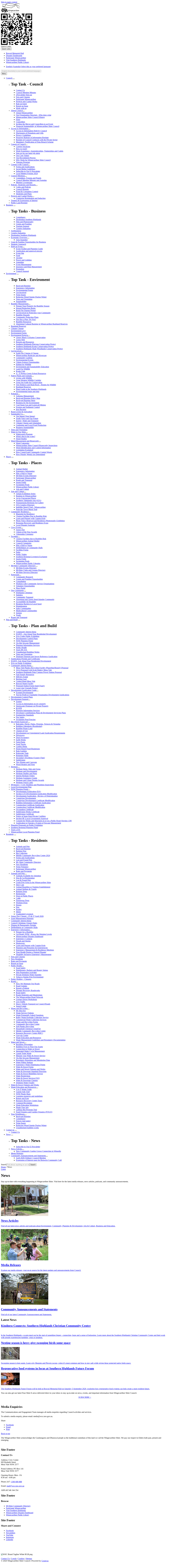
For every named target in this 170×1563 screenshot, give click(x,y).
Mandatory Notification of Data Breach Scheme (35, 142)
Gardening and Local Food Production (31, 425)
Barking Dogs (21, 891)
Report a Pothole (22, 988)
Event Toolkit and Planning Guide (29, 249)
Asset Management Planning (22, 918)
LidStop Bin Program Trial (26, 1110)
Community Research (24, 577)
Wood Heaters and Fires (25, 764)
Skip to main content (9, 2)
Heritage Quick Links (24, 782)
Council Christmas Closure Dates (24, 923)
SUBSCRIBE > (84, 1397)
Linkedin (9, 1540)
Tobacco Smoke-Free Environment (29, 977)
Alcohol (19, 258)
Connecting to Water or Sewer (28, 1049)
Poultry (19, 909)
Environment (11, 273)
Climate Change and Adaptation (28, 423)
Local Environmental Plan (21, 787)
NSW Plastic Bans (23, 1094)
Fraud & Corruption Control (27, 191)
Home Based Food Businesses (28, 749)
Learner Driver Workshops (26, 999)
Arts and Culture (17, 491)
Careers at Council (18, 144)
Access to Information (19, 128)
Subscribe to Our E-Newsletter (28, 171)
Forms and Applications (25, 167)
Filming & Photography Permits (23, 925)
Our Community (17, 590)
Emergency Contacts (24, 939)
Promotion (20, 269)
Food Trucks (21, 744)
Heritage (14, 767)
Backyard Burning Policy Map (28, 398)
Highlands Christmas (24, 593)
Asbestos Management (25, 396)
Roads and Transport (19, 617)
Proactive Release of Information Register (32, 137)
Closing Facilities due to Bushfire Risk (31, 539)
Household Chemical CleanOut (28, 1029)
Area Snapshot (22, 240)
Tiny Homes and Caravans (26, 762)
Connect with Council (19, 164)
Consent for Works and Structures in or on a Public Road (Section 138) (44, 821)
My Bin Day (21, 1011)
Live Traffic (20, 1002)
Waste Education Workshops (27, 1105)
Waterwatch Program (24, 434)
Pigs (17, 907)
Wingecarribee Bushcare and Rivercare (31, 355)
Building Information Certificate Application (33, 803)
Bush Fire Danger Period (26, 310)
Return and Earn (22, 1098)
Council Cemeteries (23, 543)
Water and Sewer (17, 1042)
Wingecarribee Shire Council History (30, 117)
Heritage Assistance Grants (26, 778)
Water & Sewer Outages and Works (25, 1085)
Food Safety (21, 968)
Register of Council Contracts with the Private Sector (36, 140)
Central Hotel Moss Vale (25, 681)
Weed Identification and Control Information (33, 448)
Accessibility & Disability (26, 602)
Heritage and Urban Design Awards (30, 780)
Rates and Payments (19, 961)
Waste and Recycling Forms (27, 1022)
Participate (15, 575)
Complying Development (26, 798)
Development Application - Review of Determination (37, 796)
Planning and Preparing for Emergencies (32, 948)
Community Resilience (20, 512)
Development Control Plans (22, 697)
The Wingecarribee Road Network (29, 997)
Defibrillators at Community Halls (29, 548)
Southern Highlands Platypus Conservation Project (36, 344)
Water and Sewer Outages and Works (30, 1069)
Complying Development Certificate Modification (35, 800)
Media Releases (17, 1153)
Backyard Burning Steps (25, 400)
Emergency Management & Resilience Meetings (35, 950)
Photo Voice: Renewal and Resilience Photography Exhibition (40, 521)
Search (3, 1164)
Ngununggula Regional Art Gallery (30, 503)
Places (8, 457)
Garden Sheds (21, 746)
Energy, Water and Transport (27, 421)
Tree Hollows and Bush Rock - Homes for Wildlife (36, 385)
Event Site (20, 253)
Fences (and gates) (23, 1121)
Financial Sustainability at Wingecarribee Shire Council (37, 126)
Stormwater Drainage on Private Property (32, 706)
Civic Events (16, 527)
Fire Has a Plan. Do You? (26, 319)
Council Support (22, 271)
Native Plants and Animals (21, 376)
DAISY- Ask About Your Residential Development (31, 661)
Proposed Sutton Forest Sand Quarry (30, 686)
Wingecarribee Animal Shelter (27, 541)
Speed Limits (21, 1006)
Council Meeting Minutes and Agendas (31, 180)
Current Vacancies (23, 146)
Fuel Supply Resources (25, 674)
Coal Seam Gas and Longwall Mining (31, 405)
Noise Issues (21, 1123)
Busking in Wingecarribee (26, 496)
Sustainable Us (17, 414)
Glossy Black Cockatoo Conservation (31, 337)
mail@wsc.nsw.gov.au (15, 1486)
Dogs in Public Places (24, 896)
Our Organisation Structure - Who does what (33, 115)
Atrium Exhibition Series (25, 494)
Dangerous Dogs (22, 900)
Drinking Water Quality (25, 1083)
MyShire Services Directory (27, 572)
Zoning (19, 701)
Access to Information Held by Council (31, 131)
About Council (17, 110)
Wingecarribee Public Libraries (28, 563)
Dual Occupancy (22, 737)
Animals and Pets (18, 873)
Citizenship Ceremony (24, 534)
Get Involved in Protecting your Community (33, 313)
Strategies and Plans (24, 194)
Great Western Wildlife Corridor (28, 380)
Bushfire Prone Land (24, 728)
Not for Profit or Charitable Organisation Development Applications (42, 695)
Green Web (20, 340)
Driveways (20, 735)
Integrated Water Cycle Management (30, 1051)
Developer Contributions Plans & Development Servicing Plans (41, 713)
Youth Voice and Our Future (27, 418)
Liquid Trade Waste (23, 1053)
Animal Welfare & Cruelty (26, 889)
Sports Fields (21, 559)
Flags (18, 119)
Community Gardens (24, 358)
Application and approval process (29, 251)
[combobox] (21, 71)
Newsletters (10, 1533)
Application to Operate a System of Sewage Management (38, 823)
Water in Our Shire (18, 432)
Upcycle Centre (22, 1035)
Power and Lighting (24, 260)
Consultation (21, 581)
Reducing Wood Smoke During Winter (31, 1125)
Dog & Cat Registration (25, 878)
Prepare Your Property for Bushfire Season (32, 306)
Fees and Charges (18, 957)
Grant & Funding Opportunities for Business (28, 242)
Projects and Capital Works (21, 196)
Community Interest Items (21, 665)
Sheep (18, 912)
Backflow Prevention (24, 1044)
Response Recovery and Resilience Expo (32, 523)
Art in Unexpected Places (26, 498)
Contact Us (15, 1132)
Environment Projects (19, 335)
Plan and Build (12, 620)
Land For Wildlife (23, 369)
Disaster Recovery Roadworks (28, 990)
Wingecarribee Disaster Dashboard (29, 936)
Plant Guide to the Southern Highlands (31, 389)
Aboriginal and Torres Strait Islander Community (35, 599)
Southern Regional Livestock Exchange (31, 557)
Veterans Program (23, 162)
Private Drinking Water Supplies (28, 975)
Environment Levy (18, 331)
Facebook (10, 1531)
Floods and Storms (23, 941)
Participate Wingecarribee (16, 1508)
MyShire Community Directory (23, 566)
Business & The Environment (27, 403)
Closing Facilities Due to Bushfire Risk (31, 516)
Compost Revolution (24, 1103)
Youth (18, 615)
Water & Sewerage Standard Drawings (31, 1071)
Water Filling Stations (24, 1062)
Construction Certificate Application (30, 805)
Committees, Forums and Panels (28, 178)
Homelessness (21, 606)
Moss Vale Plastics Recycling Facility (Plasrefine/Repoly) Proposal (42, 668)
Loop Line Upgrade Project (27, 688)
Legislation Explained (24, 450)
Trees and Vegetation (19, 430)
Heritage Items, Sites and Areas (28, 769)
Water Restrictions (23, 1076)
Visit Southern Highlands (16, 1510)
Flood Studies (21, 439)
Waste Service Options (25, 1013)
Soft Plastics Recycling (25, 1026)
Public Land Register (19, 203)
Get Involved (16, 351)
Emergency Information (20, 930)
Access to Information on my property (31, 704)
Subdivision (20, 760)
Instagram (10, 1537)
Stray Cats (20, 885)
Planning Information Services (28, 710)
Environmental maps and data (27, 391)
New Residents (17, 959)
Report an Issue (17, 963)
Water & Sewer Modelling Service (29, 1074)
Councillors (20, 122)
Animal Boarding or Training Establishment (33, 887)
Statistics (19, 595)
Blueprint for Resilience (25, 514)
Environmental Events (24, 360)
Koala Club (20, 371)
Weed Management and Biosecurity (25, 441)
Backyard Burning (23, 1116)
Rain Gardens (21, 751)
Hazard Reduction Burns (25, 308)
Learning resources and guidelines (29, 1096)
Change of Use (22, 731)
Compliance (20, 1119)
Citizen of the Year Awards (26, 532)
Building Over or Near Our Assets (29, 1047)
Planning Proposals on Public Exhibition (27, 825)
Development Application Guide (23, 690)
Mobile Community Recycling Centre (31, 1031)
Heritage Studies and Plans (26, 773)
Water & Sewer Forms (24, 1067)
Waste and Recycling (19, 1008)
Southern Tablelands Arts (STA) (28, 500)
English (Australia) (28, 66)
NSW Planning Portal (19, 789)
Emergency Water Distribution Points (30, 1065)
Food (18, 255)
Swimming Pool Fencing (25, 719)
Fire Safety (20, 717)
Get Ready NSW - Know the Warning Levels (34, 934)
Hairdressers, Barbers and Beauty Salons (32, 970)
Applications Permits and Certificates (25, 659)
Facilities (14, 536)
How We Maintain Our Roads (28, 984)
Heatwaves (20, 943)
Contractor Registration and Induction (31, 198)
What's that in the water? (25, 436)
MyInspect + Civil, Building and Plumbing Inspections (32, 785)
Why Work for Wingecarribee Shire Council (33, 160)
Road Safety (21, 993)
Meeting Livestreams (24, 182)
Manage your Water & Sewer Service (30, 1056)
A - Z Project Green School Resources (31, 373)
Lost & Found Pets (23, 880)
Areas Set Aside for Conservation (29, 382)
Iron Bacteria (21, 409)
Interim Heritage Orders (25, 776)
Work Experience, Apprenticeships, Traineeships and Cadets (39, 151)
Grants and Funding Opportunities (29, 579)
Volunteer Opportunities (25, 586)
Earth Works (21, 740)
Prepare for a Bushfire (24, 932)
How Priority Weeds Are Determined (30, 454)
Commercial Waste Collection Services (31, 1020)
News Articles (16, 1149)
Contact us (10, 1130)
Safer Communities (23, 608)
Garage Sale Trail (23, 1092)
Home (3, 1167)
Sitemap (29, 1559)
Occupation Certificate (25, 809)
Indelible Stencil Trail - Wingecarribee (31, 507)
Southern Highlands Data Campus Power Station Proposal (39, 672)
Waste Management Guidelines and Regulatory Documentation (40, 1040)
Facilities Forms (22, 550)
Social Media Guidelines (25, 169)
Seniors (19, 613)
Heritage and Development (26, 771)
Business (9, 205)
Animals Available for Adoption (28, 876)
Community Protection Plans (27, 317)
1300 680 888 (16, 1482)
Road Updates (21, 986)
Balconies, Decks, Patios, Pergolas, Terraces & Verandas (38, 724)
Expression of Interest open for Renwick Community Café (39, 1160)
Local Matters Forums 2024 (27, 173)
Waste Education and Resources (28, 1038)
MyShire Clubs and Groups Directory (31, 570)
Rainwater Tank (22, 753)
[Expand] (14, 78)
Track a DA (15, 830)
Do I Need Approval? (19, 722)
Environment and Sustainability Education (32, 367)
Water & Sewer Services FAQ (28, 1078)
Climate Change (17, 328)
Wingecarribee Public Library (17, 1515)
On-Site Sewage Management (27, 1058)
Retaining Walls (22, 755)
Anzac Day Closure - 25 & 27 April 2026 (27, 916)
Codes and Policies (23, 187)
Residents (10, 834)
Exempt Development (24, 692)
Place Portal (20, 588)
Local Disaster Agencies (25, 525)
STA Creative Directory (25, 505)
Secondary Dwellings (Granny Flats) (30, 758)
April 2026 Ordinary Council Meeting (31, 1158)
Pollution (14, 394)
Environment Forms (19, 333)
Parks (18, 552)
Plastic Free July (22, 1107)
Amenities (20, 262)
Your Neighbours (18, 1114)
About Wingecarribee (24, 113)
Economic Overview (19, 237)
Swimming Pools (22, 561)
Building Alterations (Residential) (29, 726)
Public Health (16, 966)
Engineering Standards (25, 715)
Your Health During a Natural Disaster (31, 952)
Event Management (23, 264)
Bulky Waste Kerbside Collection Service (32, 1017)
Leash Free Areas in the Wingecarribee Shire (33, 882)
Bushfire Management (19, 304)
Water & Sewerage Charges (27, 1080)
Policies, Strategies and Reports (23, 185)
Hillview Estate (22, 677)
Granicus (45, 1561)
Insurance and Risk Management (29, 267)
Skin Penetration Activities (26, 972)
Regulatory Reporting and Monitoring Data (33, 1060)
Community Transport (24, 597)
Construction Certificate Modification (30, 807)
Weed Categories (22, 443)
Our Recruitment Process (26, 158)
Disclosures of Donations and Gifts (29, 133)
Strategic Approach (18, 244)
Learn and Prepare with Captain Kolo (30, 518)
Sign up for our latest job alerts (28, 153)
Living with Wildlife (24, 378)
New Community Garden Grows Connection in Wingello (38, 1151)
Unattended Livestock (24, 914)
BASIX (19, 708)
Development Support (19, 699)
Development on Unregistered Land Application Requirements (40, 733)
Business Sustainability (25, 427)
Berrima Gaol (21, 679)
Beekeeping (20, 894)
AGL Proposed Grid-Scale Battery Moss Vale (34, 670)
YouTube (9, 1535)
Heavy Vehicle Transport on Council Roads (33, 1004)
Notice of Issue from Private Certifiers (31, 816)
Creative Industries (18, 233)
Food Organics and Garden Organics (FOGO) (34, 1112)
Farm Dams (20, 742)
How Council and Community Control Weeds (34, 452)
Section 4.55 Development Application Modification (36, 794)
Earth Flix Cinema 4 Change (27, 353)
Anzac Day (20, 530)
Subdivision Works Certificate (27, 812)
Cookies (21, 1559)
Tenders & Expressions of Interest (24, 200)
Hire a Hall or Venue (24, 545)
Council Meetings (18, 176)
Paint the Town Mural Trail (26, 509)
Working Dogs (22, 903)
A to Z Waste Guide (24, 1089)
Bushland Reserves (18, 326)
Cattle (18, 898)
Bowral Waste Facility (24, 683)
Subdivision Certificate (25, 814)
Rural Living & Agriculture (21, 412)
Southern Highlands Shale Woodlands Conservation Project (39, 349)
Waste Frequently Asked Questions (29, 1015)
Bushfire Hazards (23, 315)
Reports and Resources (25, 342)
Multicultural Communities (26, 611)
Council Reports (22, 189)
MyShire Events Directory (26, 568)
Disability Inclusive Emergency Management (33, 954)
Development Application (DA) (28, 791)
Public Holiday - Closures (21, 979)
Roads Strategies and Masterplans (29, 995)
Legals (13, 1559)
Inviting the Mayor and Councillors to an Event (34, 124)
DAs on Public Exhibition (21, 663)
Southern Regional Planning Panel (24, 827)
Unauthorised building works (27, 1128)
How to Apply (21, 149)
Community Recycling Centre (27, 1024)
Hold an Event (16, 246)
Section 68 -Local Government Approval (32, 818)
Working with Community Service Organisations (35, 584)
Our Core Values (22, 155)
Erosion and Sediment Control (28, 407)
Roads (13, 981)
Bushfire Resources (23, 322)
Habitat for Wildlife (23, 364)
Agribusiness (16, 231)
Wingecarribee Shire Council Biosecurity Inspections (36, 445)
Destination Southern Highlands (23, 235)
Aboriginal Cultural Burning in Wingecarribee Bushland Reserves (42, 324)
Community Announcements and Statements (28, 1156)
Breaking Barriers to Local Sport (29, 604)
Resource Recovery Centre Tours (29, 1101)
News (8, 1134)
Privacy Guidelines (23, 135)
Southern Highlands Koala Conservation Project (35, 346)
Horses (18, 905)
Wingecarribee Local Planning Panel (25, 832)
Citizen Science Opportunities (27, 362)
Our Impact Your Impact (25, 416)
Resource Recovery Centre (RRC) (29, 1033)
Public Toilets (21, 554)
